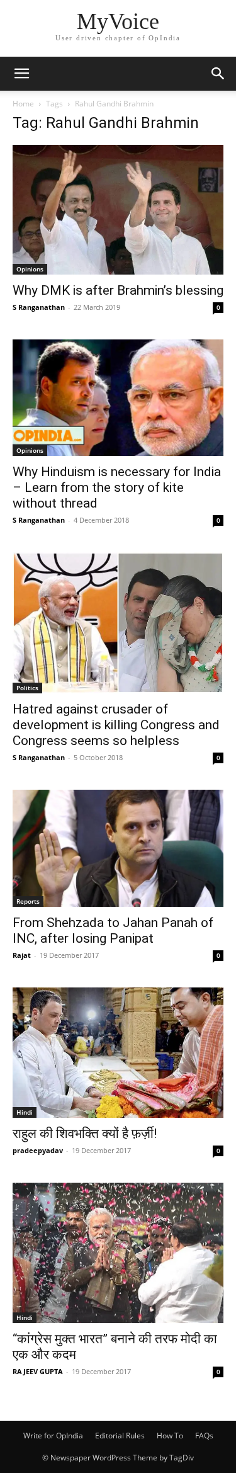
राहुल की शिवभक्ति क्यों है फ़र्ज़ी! (85, 1133)
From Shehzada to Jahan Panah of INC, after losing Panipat (113, 930)
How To (170, 1435)
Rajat (22, 955)
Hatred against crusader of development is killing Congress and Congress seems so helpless (116, 725)
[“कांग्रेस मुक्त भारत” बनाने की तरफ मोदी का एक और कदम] (118, 1253)
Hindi (24, 1112)
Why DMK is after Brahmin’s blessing (118, 290)
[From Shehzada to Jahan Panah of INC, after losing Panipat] (118, 848)
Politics (27, 687)
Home (23, 103)
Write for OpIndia (53, 1435)
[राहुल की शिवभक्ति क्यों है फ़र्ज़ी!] (118, 1052)
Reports (28, 901)
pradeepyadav (38, 1150)
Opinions (29, 268)
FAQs (204, 1435)
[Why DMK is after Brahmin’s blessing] (118, 210)
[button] (21, 74)
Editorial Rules (120, 1435)
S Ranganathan (39, 307)
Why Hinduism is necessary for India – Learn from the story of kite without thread (117, 487)
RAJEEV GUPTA (38, 1371)
